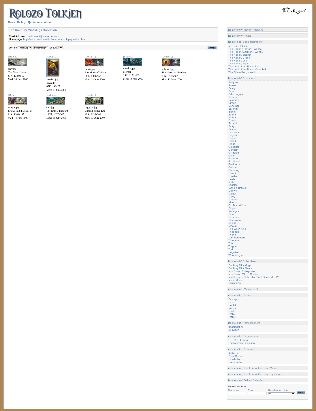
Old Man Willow (237, 205)
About (48, 22)
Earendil (233, 108)
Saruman (233, 217)
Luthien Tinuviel (237, 187)
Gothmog (233, 170)
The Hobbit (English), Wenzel (245, 48)
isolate (232, 29)
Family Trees (235, 359)
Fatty (231, 126)
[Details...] (13, 56)
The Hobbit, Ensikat (239, 54)
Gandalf (233, 149)
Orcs (231, 310)
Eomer (232, 117)
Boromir (233, 97)
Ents (231, 302)
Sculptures (234, 282)
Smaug (232, 225)
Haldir (231, 179)
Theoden (233, 231)
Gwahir (232, 173)
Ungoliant (233, 252)
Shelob (232, 222)
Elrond (232, 114)
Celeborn (233, 99)
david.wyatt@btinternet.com (43, 36)
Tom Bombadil (236, 237)
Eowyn (232, 120)
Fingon (232, 138)
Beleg (231, 88)
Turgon (232, 246)
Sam (231, 214)
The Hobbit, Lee (237, 60)
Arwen (232, 85)
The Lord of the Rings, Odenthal (247, 69)
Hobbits (232, 305)
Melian (232, 193)
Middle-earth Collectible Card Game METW (253, 277)
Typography (235, 361)
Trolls (231, 313)
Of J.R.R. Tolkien (238, 340)
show (239, 29)
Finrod (232, 140)
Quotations (35, 22)
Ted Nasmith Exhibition (241, 342)
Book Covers (235, 356)
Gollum (232, 167)
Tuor (231, 243)
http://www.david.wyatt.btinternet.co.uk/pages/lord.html (54, 39)
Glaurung (233, 158)
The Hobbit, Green (239, 57)
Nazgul (232, 308)
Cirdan (232, 102)
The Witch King (237, 228)
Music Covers (236, 280)
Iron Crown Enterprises (241, 271)
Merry (231, 196)
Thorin (232, 234)
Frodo (231, 143)
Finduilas (233, 132)
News (11, 22)
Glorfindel (234, 161)
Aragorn (233, 82)
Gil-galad (233, 152)
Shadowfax (234, 219)
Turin (231, 249)
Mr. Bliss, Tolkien (238, 45)
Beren (231, 91)
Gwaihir (232, 176)
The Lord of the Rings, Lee (243, 66)
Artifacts (233, 353)
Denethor (233, 105)
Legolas (233, 184)
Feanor (232, 129)
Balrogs (232, 299)
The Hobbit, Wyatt (238, 63)
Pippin (232, 208)
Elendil (232, 111)
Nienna (232, 202)
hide (238, 41)
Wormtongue (235, 255)
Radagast (234, 211)
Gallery (21, 22)
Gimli (231, 155)
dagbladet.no (236, 326)
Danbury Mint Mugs (239, 265)
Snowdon (233, 329)
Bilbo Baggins (236, 94)
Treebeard (234, 240)
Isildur (231, 181)
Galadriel (233, 146)
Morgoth (233, 199)
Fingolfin (233, 135)
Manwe (232, 190)
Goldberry (234, 164)
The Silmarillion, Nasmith (242, 72)
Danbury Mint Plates (240, 268)
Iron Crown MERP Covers (243, 274)
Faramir (233, 123)
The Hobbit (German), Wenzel (245, 51)
